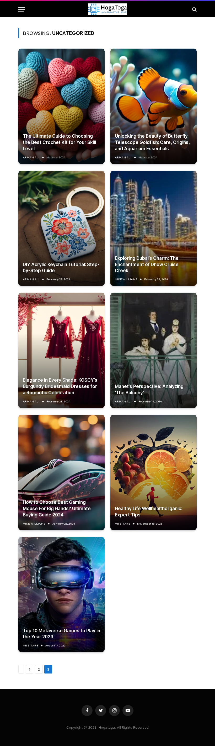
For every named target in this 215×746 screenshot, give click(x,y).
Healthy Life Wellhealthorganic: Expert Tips (148, 511)
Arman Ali (31, 157)
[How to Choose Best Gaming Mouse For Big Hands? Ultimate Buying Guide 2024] (61, 472)
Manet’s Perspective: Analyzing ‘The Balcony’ (149, 389)
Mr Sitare (122, 523)
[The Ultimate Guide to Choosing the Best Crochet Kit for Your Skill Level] (61, 106)
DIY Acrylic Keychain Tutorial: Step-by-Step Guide (61, 267)
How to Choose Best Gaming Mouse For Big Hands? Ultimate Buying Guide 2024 (57, 508)
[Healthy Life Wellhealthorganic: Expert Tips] (153, 472)
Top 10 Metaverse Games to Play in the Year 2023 (61, 634)
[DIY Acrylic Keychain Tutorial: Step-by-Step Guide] (61, 228)
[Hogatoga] (107, 9)
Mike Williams (126, 279)
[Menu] (21, 9)
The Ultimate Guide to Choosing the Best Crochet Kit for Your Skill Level (59, 142)
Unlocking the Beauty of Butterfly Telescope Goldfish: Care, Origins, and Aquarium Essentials (152, 142)
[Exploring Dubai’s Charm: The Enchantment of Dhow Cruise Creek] (153, 228)
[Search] (194, 9)
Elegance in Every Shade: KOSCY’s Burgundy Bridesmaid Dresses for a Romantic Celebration (60, 386)
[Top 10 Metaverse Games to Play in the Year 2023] (61, 594)
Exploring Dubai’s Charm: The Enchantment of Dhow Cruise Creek (147, 264)
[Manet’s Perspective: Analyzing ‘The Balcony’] (153, 350)
